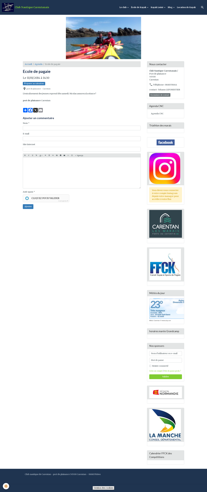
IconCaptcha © (63, 201)
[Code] (68, 155)
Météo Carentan (154, 320)
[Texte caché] (57, 155)
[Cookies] (6, 486)
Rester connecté (160, 366)
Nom (25, 123)
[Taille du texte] (36, 155)
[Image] (61, 155)
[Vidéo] (64, 155)
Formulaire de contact (159, 95)
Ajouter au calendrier (35, 83)
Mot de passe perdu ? (172, 371)
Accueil (28, 64)
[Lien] (53, 155)
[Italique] (29, 155)
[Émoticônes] (72, 155)
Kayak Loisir (157, 7)
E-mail (26, 133)
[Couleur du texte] (41, 155)
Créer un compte (156, 371)
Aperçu (80, 155)
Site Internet (29, 144)
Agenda (38, 64)
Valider (165, 376)
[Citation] (45, 155)
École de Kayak (139, 7)
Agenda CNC (157, 113)
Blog (170, 7)
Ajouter (28, 206)
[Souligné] (32, 155)
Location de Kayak (186, 7)
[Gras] (25, 155)
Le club (123, 7)
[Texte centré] (49, 155)
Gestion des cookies (103, 488)
